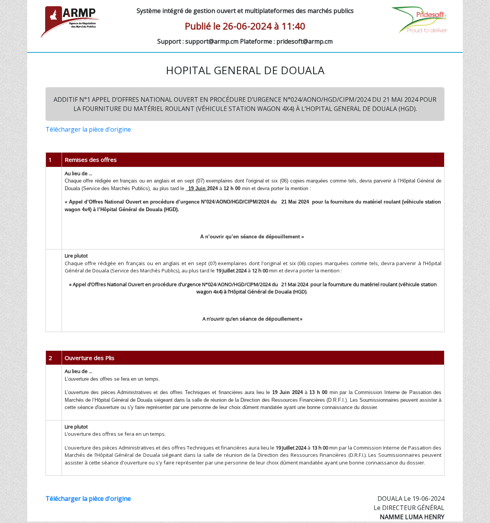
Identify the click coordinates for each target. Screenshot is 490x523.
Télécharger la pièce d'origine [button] (88, 129)
